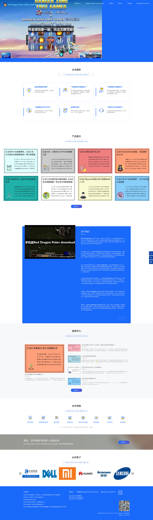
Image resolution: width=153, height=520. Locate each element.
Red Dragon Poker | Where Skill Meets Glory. (115, 513)
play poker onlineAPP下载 (75, 499)
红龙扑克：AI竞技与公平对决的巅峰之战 (34, 497)
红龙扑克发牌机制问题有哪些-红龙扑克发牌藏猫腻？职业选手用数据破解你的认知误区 (45, 506)
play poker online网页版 (75, 495)
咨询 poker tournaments (143, 3)
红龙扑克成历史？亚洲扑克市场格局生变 (34, 504)
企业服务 (129, 3)
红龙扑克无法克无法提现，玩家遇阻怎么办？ (35, 502)
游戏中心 (120, 3)
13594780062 (126, 515)
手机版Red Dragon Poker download (95, 3)
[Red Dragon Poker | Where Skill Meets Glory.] (29, 5)
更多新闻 (75, 390)
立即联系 (123, 442)
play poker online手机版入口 (76, 497)
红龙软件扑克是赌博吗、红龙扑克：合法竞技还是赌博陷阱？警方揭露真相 (42, 495)
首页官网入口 (77, 3)
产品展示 (111, 3)
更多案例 (75, 206)
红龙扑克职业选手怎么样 (30, 499)
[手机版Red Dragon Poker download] (50, 242)
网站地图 (120, 491)
